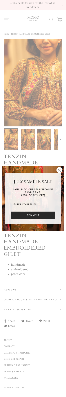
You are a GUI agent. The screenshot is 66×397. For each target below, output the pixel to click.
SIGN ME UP (33, 215)
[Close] (59, 170)
